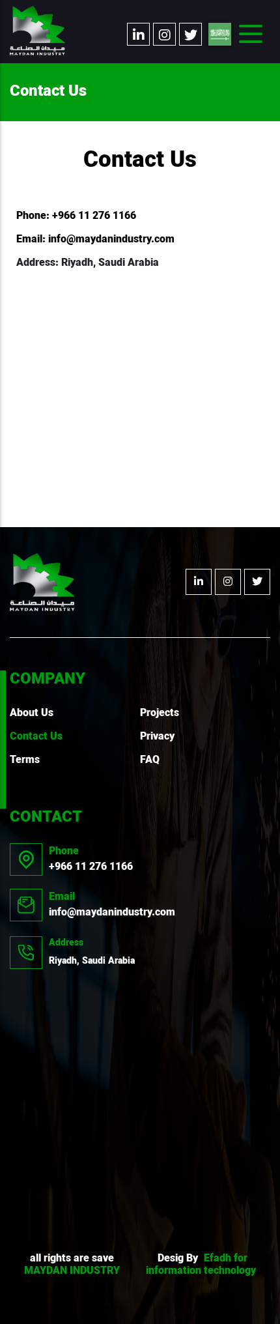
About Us (31, 713)
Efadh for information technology (201, 1265)
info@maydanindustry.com (112, 905)
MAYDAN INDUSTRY (72, 1271)
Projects (159, 713)
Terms (25, 760)
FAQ (150, 760)
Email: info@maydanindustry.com (95, 240)
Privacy (157, 736)
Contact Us (36, 736)
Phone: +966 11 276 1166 (76, 216)
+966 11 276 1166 (91, 859)
